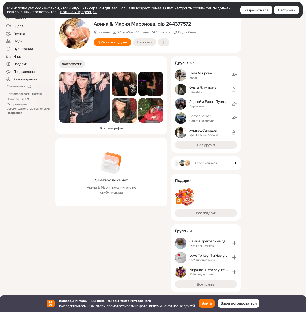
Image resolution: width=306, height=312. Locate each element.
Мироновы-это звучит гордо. (212, 270)
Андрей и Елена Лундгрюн (210, 102)
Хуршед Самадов (203, 130)
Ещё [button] (23, 99)
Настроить (286, 10)
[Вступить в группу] (234, 243)
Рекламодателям (18, 94)
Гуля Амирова (200, 73)
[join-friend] (234, 75)
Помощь (37, 94)
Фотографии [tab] (72, 64)
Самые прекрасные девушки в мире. (218, 241)
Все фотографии (111, 128)
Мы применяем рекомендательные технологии (28, 108)
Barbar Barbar (200, 116)
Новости (13, 99)
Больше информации (78, 12)
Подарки (183, 180)
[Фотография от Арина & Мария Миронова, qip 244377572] (74, 33)
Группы (182, 230)
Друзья (182, 62)
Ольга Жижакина (203, 87)
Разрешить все (256, 10)
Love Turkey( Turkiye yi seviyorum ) (216, 255)
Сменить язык (16, 86)
